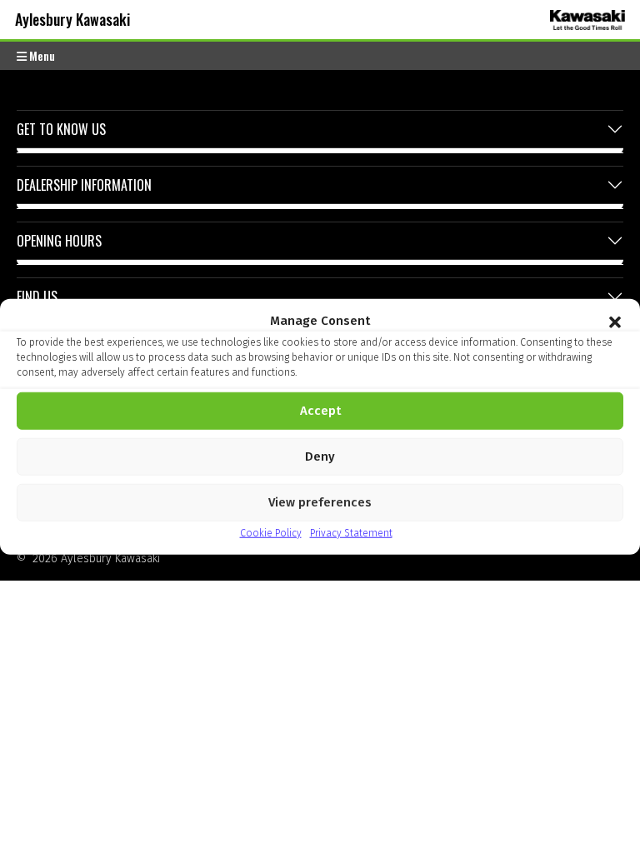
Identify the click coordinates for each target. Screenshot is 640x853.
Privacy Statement (351, 532)
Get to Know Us (61, 129)
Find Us (37, 297)
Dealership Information (84, 185)
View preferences (320, 502)
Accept (320, 410)
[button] (615, 320)
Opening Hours (59, 241)
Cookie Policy (271, 532)
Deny (320, 456)
